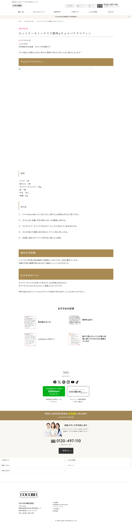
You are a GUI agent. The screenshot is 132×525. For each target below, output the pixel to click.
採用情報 (55, 511)
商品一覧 (21, 12)
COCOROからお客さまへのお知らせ (66, 16)
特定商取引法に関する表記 (60, 504)
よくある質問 (93, 12)
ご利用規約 (56, 509)
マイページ (71, 465)
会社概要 (55, 502)
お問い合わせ (6, 471)
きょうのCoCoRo (26, 40)
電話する (66, 451)
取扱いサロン (6, 465)
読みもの (111, 12)
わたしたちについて (39, 12)
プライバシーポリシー (58, 506)
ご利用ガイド (75, 12)
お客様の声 (56, 12)
